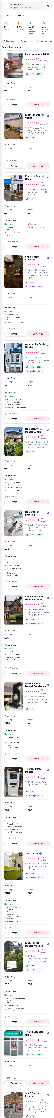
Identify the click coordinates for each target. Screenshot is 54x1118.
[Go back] (6, 6)
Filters (10, 16)
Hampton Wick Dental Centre (33, 430)
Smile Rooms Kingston (32, 258)
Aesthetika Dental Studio (35, 345)
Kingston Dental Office (34, 116)
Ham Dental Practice (32, 513)
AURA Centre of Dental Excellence (35, 685)
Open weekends (26, 41)
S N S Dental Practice (32, 1095)
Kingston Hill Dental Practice (34, 944)
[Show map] (48, 6)
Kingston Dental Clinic (34, 177)
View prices (15, 104)
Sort (19, 16)
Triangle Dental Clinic (34, 1033)
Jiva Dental (31, 853)
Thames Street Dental (34, 770)
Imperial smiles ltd (35, 54)
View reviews (38, 104)
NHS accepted (10, 41)
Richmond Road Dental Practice (34, 598)
